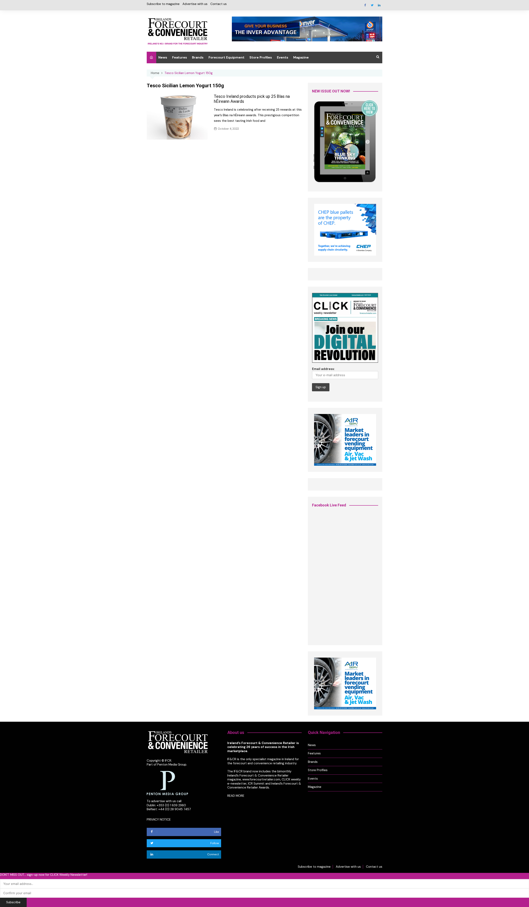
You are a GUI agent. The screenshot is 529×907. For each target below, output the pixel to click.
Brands (198, 57)
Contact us (218, 4)
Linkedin (379, 5)
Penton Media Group (171, 764)
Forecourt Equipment (226, 57)
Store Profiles (260, 57)
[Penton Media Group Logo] (167, 783)
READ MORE (235, 796)
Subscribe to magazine (163, 4)
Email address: (323, 369)
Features (179, 57)
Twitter (372, 5)
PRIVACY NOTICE (159, 819)
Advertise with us (194, 4)
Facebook (365, 5)
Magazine (301, 57)
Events (282, 57)
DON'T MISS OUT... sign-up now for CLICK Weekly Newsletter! (43, 875)
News (162, 57)
